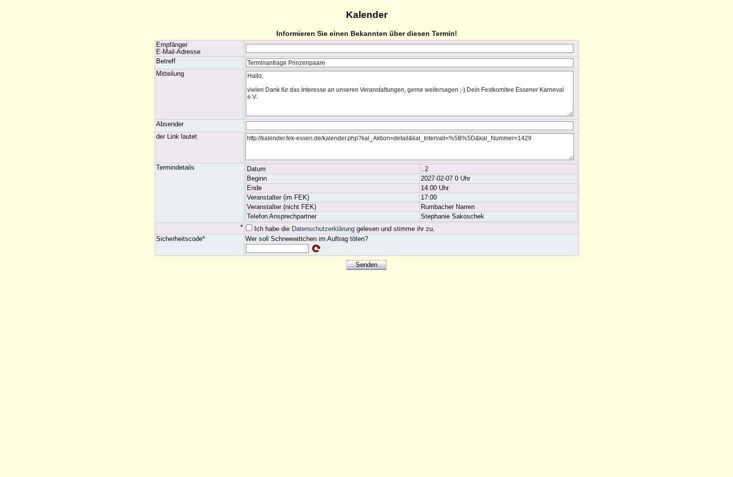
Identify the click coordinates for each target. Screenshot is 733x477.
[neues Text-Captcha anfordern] (316, 248)
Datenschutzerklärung (323, 229)
